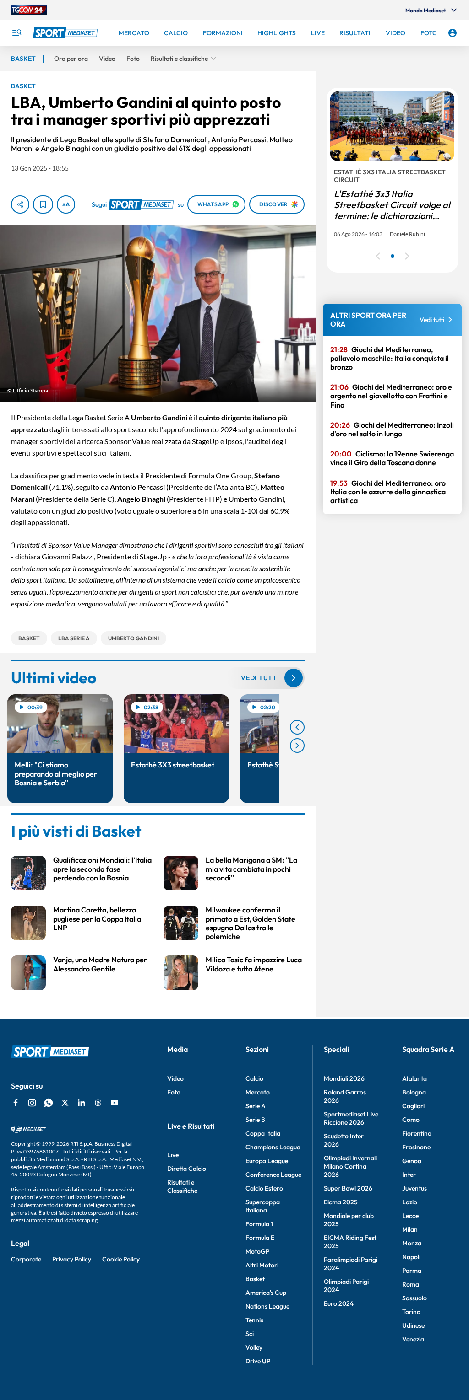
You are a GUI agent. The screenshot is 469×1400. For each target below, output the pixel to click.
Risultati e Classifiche (182, 1186)
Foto (173, 1092)
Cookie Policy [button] (121, 1259)
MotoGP (257, 1251)
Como (411, 1120)
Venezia (413, 1339)
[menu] (16, 32)
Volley (253, 1347)
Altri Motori (261, 1265)
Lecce (410, 1216)
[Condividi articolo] (20, 204)
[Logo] (66, 32)
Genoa (411, 1161)
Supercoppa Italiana (262, 1206)
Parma (411, 1270)
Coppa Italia (262, 1133)
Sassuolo (414, 1298)
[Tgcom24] (29, 10)
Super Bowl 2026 (348, 1188)
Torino (411, 1312)
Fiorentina (416, 1133)
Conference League (273, 1174)
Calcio (254, 1078)
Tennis (254, 1320)
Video (175, 1078)
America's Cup (265, 1292)
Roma (410, 1284)
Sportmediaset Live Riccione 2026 (351, 1118)
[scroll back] (297, 727)
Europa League (266, 1161)
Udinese (413, 1325)
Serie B (255, 1120)
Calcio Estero (264, 1188)
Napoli (411, 1257)
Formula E (259, 1238)
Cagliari (413, 1106)
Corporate (26, 1259)
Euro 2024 (339, 1303)
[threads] (98, 1102)
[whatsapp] (48, 1102)
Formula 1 (259, 1224)
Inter (409, 1174)
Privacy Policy (71, 1259)
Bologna (414, 1092)
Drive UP (257, 1361)
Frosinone (416, 1147)
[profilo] (452, 32)
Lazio (409, 1202)
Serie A (255, 1106)
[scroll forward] (297, 745)
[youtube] (114, 1102)
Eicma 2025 (341, 1202)
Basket (255, 1279)
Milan (410, 1229)
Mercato (257, 1092)
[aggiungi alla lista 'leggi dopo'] (43, 204)
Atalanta (414, 1078)
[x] (65, 1102)
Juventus (414, 1188)
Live (173, 1155)
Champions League (272, 1147)
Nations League (267, 1306)
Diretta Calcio (186, 1168)
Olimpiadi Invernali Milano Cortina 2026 (350, 1166)
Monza (411, 1243)
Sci (249, 1334)
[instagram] (32, 1102)
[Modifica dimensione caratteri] (66, 204)
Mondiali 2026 (344, 1078)
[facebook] (15, 1102)
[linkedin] (81, 1102)
